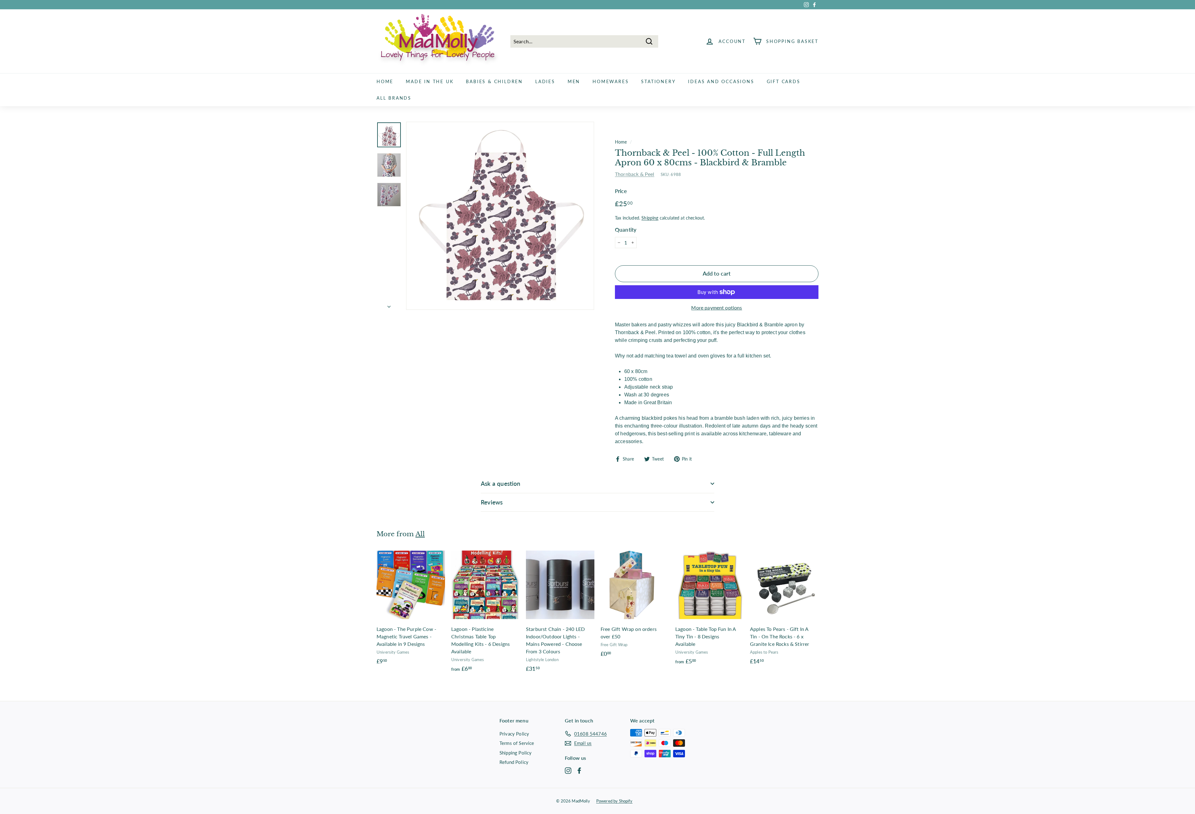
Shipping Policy (515, 752)
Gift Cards (783, 81)
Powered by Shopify (614, 800)
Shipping (649, 217)
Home (385, 81)
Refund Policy (513, 762)
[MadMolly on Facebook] (579, 770)
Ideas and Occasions (721, 81)
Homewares (611, 81)
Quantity (625, 229)
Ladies (545, 81)
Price (621, 191)
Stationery (658, 81)
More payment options (716, 307)
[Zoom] (500, 216)
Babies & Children (494, 81)
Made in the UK (429, 81)
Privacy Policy (514, 733)
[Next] (389, 304)
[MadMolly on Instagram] (568, 770)
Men (574, 81)
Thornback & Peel (634, 174)
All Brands (394, 98)
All (420, 534)
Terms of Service (516, 743)
